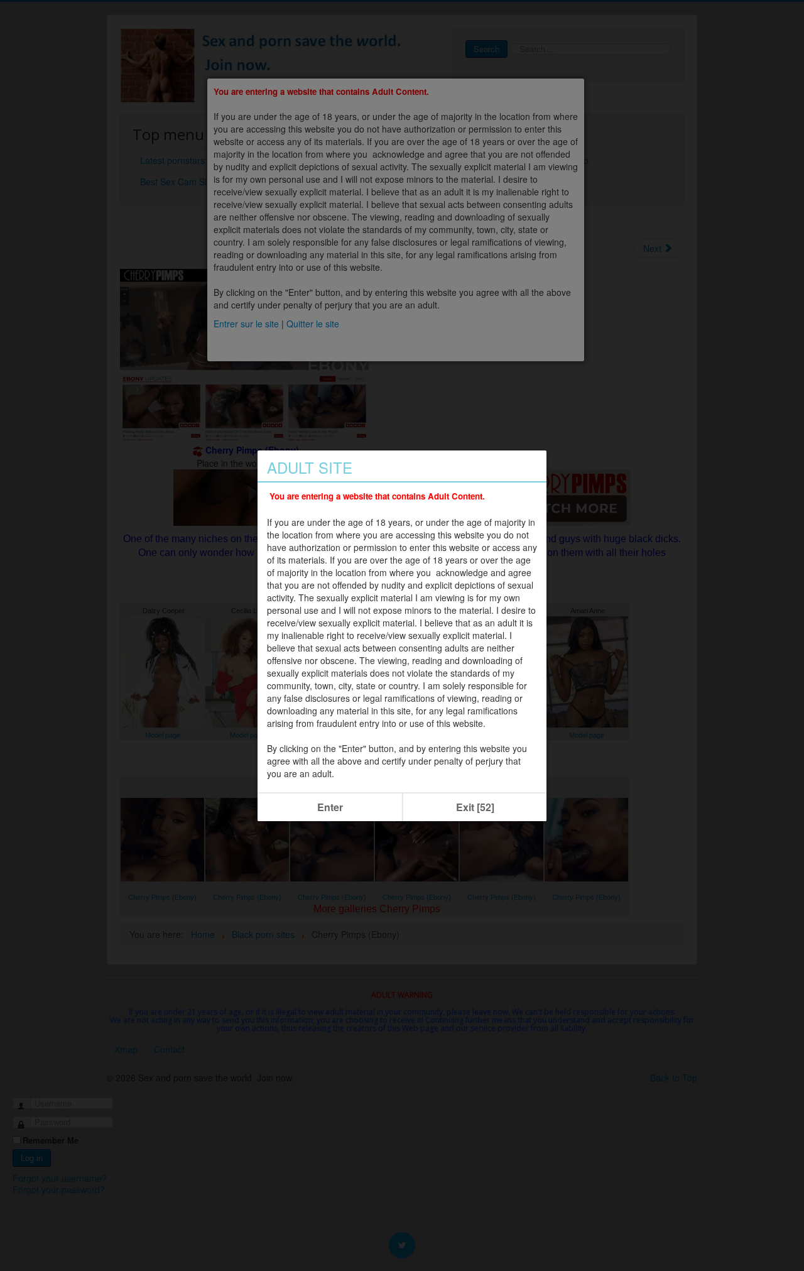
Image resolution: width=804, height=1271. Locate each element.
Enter (330, 807)
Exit (475, 807)
